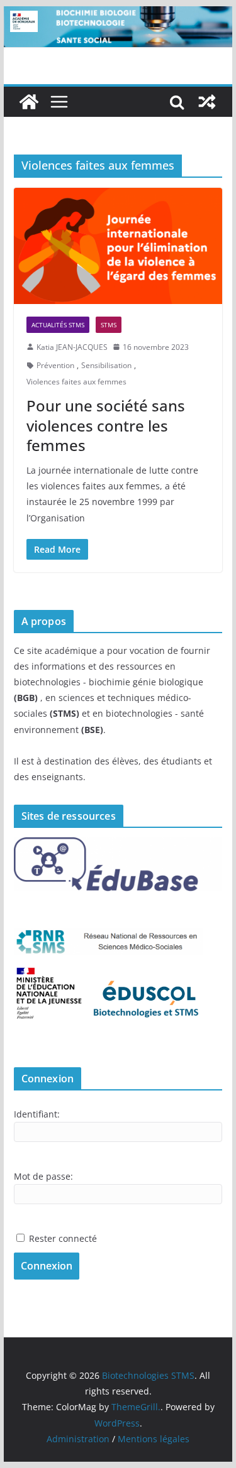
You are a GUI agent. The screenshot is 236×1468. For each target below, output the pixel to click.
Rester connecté (63, 1238)
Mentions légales (153, 1439)
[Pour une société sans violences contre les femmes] (118, 246)
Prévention (55, 365)
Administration (78, 1439)
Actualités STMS (57, 324)
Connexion (46, 1266)
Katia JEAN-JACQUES (72, 347)
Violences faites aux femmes (76, 381)
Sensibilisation (106, 365)
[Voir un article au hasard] (207, 102)
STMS (108, 324)
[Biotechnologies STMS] (29, 102)
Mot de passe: (43, 1176)
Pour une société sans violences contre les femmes (105, 425)
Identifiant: (37, 1114)
